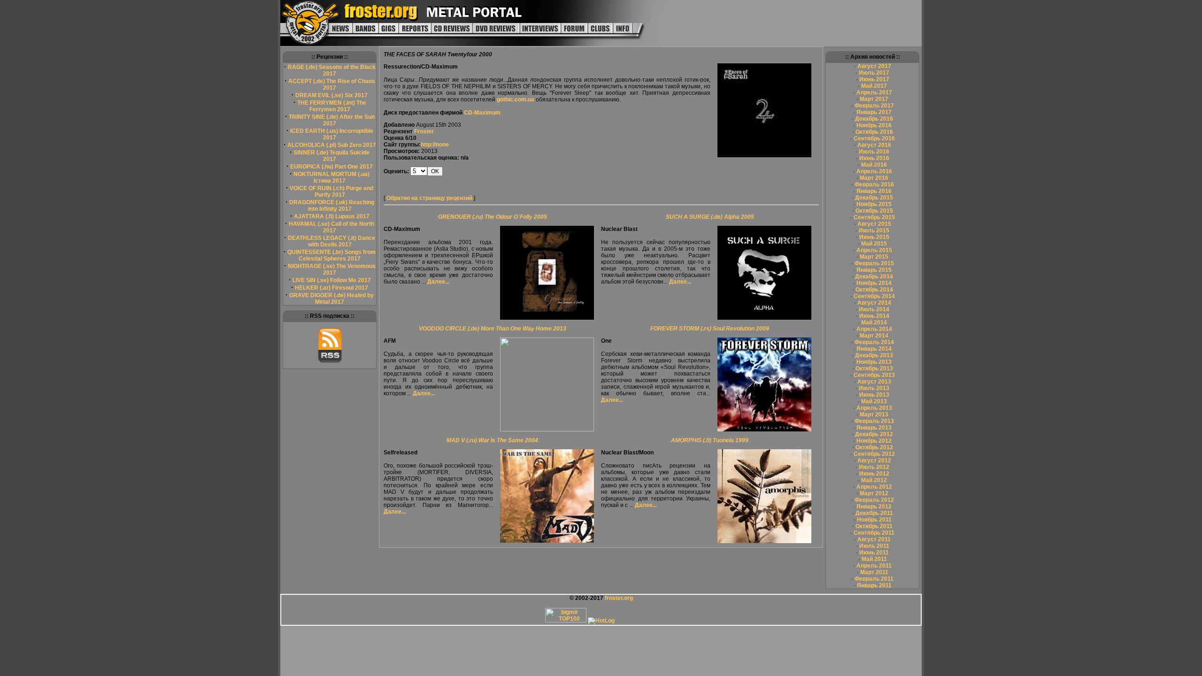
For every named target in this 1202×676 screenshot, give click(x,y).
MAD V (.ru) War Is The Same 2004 (492, 440)
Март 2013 (874, 414)
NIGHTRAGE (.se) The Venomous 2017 (332, 269)
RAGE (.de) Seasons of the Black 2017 (332, 70)
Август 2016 (874, 145)
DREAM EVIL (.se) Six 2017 (331, 95)
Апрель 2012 (874, 487)
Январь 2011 (874, 585)
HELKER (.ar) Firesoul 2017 (331, 287)
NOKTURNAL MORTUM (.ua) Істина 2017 (331, 177)
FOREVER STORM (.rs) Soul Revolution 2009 (709, 328)
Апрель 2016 (874, 171)
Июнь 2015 (874, 237)
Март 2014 (874, 335)
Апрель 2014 (874, 329)
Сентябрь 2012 (874, 454)
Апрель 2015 (874, 250)
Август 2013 (874, 381)
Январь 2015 (874, 270)
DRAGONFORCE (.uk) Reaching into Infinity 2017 (331, 205)
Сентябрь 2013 (874, 375)
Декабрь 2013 (874, 355)
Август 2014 (874, 303)
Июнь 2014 (874, 316)
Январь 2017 (874, 112)
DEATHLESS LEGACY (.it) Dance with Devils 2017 (331, 241)
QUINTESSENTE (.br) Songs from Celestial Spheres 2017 (331, 255)
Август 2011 (874, 539)
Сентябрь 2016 (874, 138)
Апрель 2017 (874, 92)
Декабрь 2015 (874, 197)
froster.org (619, 598)
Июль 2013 (874, 388)
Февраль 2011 (874, 579)
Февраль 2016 (874, 184)
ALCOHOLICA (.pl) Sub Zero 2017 (331, 145)
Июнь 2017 (874, 79)
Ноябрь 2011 (874, 519)
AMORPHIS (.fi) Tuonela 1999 (709, 440)
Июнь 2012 (874, 473)
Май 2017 (874, 86)
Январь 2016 (874, 191)
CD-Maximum (482, 112)
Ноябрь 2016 (874, 125)
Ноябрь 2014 (874, 283)
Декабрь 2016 (874, 118)
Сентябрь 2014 (874, 296)
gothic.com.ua (515, 99)
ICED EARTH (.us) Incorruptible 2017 (331, 134)
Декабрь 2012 (874, 434)
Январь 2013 (874, 427)
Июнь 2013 (874, 395)
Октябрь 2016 (874, 132)
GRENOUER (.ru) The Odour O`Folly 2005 (492, 217)
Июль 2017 (874, 72)
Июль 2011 (874, 546)
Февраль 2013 (874, 421)
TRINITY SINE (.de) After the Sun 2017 (332, 120)
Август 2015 (874, 224)
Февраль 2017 (874, 105)
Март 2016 (874, 178)
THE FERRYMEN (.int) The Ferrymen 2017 (331, 106)
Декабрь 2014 (874, 276)
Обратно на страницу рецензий (429, 198)
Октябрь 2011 (874, 526)
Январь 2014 (874, 349)
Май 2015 (874, 243)
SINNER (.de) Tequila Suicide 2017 (331, 155)
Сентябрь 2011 (874, 533)
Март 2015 (874, 257)
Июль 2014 (874, 309)
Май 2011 (874, 559)
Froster (424, 131)
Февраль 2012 (874, 500)
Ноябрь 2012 (874, 441)
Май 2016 (874, 164)
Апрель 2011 (874, 565)
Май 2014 (874, 322)
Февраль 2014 (874, 342)
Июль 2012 (874, 467)
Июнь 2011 (874, 552)
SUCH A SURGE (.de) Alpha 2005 (710, 217)
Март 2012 (874, 493)
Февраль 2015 (874, 263)
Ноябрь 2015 (874, 204)
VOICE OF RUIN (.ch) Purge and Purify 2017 (331, 191)
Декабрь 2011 (874, 513)
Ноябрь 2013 (874, 362)
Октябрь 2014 (874, 289)
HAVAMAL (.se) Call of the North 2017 (331, 227)
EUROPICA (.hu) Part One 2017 (331, 166)
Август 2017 (874, 66)
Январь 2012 (874, 506)
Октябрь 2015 (874, 210)
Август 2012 (874, 460)
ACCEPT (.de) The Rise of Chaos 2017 (331, 84)
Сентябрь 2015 (874, 217)
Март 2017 (874, 99)
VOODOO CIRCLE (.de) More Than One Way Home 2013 (492, 328)
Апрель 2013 (874, 408)
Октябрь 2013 (874, 368)
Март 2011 (874, 572)
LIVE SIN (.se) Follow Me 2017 (332, 280)
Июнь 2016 (874, 158)
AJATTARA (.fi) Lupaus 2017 (332, 216)
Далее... (438, 281)
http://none (435, 144)
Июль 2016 (874, 151)
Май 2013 (874, 401)
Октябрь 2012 (874, 447)
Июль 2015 (874, 230)
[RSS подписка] (329, 361)
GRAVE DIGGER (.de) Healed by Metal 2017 (331, 298)
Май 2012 (874, 480)
